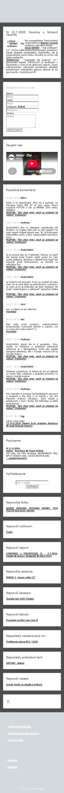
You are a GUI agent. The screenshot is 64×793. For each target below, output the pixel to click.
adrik (40, 788)
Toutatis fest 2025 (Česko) (20, 599)
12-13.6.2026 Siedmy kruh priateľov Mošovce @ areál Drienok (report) (32, 424)
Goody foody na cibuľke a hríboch (24, 684)
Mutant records (49, 43)
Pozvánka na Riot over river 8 (22, 620)
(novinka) (11, 311)
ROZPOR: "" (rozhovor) (32, 213)
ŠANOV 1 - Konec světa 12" (20, 577)
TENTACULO (12, 60)
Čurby (9, 532)
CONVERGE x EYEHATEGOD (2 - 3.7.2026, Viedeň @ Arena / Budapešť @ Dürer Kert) (32, 554)
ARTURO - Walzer (15, 663)
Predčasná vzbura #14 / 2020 (22, 641)
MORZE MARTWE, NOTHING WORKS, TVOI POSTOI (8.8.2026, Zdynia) (32, 509)
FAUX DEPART (32, 48)
